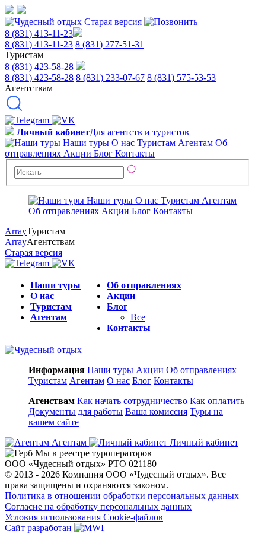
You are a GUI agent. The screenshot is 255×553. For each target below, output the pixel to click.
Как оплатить (217, 401)
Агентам (48, 317)
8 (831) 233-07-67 (110, 77)
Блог (117, 306)
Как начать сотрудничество (132, 401)
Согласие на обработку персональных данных (98, 506)
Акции (121, 296)
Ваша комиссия (156, 411)
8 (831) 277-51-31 (109, 44)
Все (137, 317)
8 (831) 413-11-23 (39, 33)
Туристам (51, 306)
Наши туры (55, 285)
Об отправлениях (144, 285)
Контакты (129, 328)
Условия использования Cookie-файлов (84, 517)
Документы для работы (75, 411)
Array (16, 231)
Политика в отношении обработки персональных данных (122, 496)
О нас (42, 296)
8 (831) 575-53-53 (181, 77)
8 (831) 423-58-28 (39, 67)
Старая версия (113, 22)
